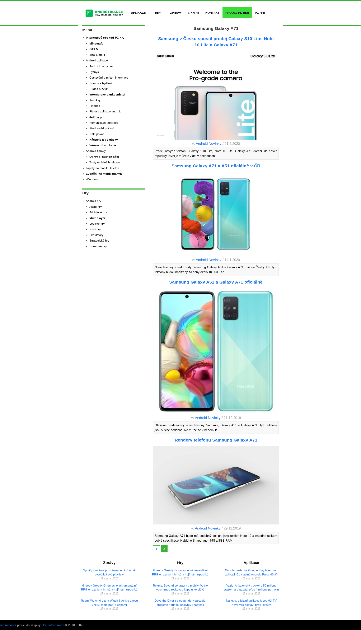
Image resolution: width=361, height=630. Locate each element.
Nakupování (97, 134)
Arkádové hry (98, 212)
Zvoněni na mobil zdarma (104, 173)
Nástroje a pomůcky (103, 139)
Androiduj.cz (8, 625)
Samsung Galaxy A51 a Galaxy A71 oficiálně (216, 282)
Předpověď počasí (101, 128)
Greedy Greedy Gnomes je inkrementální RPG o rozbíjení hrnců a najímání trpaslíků (109, 587)
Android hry (93, 200)
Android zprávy (96, 151)
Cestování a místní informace (108, 77)
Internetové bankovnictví (107, 94)
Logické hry (97, 223)
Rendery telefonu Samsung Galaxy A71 (216, 440)
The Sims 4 (97, 54)
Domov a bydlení (100, 83)
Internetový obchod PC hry (105, 37)
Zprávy (176, 12)
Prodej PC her (237, 12)
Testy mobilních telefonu (105, 162)
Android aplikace (97, 60)
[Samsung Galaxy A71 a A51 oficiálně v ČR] (216, 214)
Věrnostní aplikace (102, 145)
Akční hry (95, 206)
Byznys (94, 72)
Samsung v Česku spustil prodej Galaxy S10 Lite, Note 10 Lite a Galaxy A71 (216, 41)
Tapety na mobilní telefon (102, 168)
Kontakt (212, 12)
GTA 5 (93, 49)
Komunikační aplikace (103, 122)
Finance (94, 105)
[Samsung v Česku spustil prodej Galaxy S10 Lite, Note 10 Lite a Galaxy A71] (216, 96)
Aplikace (138, 12)
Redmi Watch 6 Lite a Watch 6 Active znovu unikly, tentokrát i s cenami (109, 602)
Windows (92, 179)
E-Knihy (194, 12)
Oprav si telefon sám (104, 156)
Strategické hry (99, 240)
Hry (158, 12)
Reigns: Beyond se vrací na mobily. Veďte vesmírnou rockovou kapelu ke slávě (180, 587)
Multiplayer (97, 218)
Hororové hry (98, 246)
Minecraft (96, 43)
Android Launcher (101, 66)
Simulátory (96, 235)
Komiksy (94, 100)
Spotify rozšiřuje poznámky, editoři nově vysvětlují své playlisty (109, 572)
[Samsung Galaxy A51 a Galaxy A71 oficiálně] (216, 351)
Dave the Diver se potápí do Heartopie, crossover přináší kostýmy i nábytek (180, 602)
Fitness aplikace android (105, 111)
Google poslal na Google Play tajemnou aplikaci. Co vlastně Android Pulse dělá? (251, 572)
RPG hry (95, 229)
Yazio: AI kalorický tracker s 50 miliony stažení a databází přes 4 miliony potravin (251, 587)
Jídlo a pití (96, 117)
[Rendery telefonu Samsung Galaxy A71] (216, 486)
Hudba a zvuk (98, 88)
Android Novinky (208, 144)
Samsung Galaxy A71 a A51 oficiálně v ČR (216, 165)
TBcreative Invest (52, 625)
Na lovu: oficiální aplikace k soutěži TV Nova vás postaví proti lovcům (251, 602)
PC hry (260, 12)
